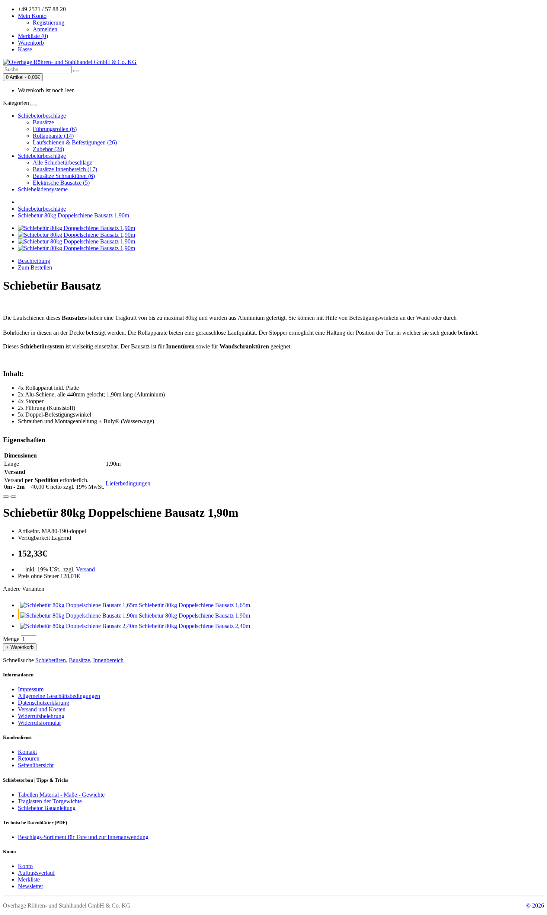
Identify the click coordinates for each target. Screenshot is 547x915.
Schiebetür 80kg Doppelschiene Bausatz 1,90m (73, 215)
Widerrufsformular (39, 723)
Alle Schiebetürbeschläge (62, 162)
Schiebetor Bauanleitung (47, 808)
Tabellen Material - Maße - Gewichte (61, 794)
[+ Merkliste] (6, 496)
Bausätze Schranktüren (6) (64, 176)
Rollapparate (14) (53, 136)
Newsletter (30, 886)
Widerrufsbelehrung (41, 716)
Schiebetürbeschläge (42, 156)
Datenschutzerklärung (43, 702)
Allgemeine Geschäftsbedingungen (59, 696)
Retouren (28, 758)
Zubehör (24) (48, 149)
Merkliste (29, 879)
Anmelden (45, 29)
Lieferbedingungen (128, 483)
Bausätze (43, 122)
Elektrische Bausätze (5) (61, 182)
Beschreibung (34, 261)
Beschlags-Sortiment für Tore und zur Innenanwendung (83, 837)
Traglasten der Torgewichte (50, 801)
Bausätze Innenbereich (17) (65, 169)
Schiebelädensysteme (43, 189)
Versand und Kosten (41, 709)
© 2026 (535, 905)
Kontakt (27, 752)
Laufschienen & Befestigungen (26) (75, 142)
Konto (25, 866)
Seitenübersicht (36, 765)
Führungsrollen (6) (55, 129)
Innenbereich (108, 660)
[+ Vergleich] (13, 496)
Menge (11, 639)
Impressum (31, 689)
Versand (85, 569)
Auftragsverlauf (36, 873)
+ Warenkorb (19, 647)
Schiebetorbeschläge (42, 115)
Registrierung (48, 22)
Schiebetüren (50, 660)
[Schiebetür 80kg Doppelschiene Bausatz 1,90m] (76, 228)
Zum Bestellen (35, 267)
